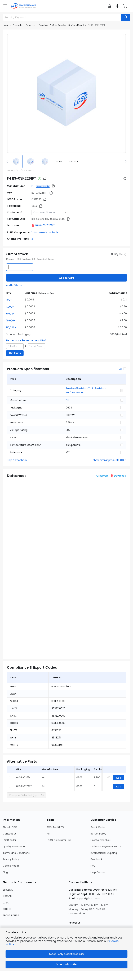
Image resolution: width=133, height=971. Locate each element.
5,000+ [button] (10, 313)
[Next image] (124, 161)
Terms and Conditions (16, 853)
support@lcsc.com (88, 898)
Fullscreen (102, 475)
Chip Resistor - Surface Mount (68, 25)
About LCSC (10, 827)
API (48, 833)
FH (33, 186)
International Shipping (104, 853)
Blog (5, 872)
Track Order (98, 827)
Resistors (43, 25)
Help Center (98, 872)
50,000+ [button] (11, 327)
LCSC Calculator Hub (59, 840)
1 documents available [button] (45, 232)
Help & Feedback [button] (17, 460)
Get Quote (15, 353)
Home (6, 25)
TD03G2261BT (24, 786)
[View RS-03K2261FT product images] (66, 93)
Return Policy (98, 833)
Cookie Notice (11, 865)
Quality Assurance (14, 846)
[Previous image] (8, 161)
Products (17, 25)
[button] (5, 5)
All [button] (120, 369)
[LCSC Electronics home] (23, 6)
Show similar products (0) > (109, 460)
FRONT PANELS (11, 915)
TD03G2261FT (24, 777)
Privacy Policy (11, 859)
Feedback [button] (96, 859)
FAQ (93, 865)
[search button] (125, 17)
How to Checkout (101, 840)
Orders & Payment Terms (106, 846)
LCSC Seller (9, 840)
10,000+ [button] (10, 320)
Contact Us (9, 833)
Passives (30, 25)
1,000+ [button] (10, 306)
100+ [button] (9, 299)
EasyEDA (8, 889)
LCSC (6, 902)
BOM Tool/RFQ (55, 827)
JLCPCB (7, 896)
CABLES (7, 909)
